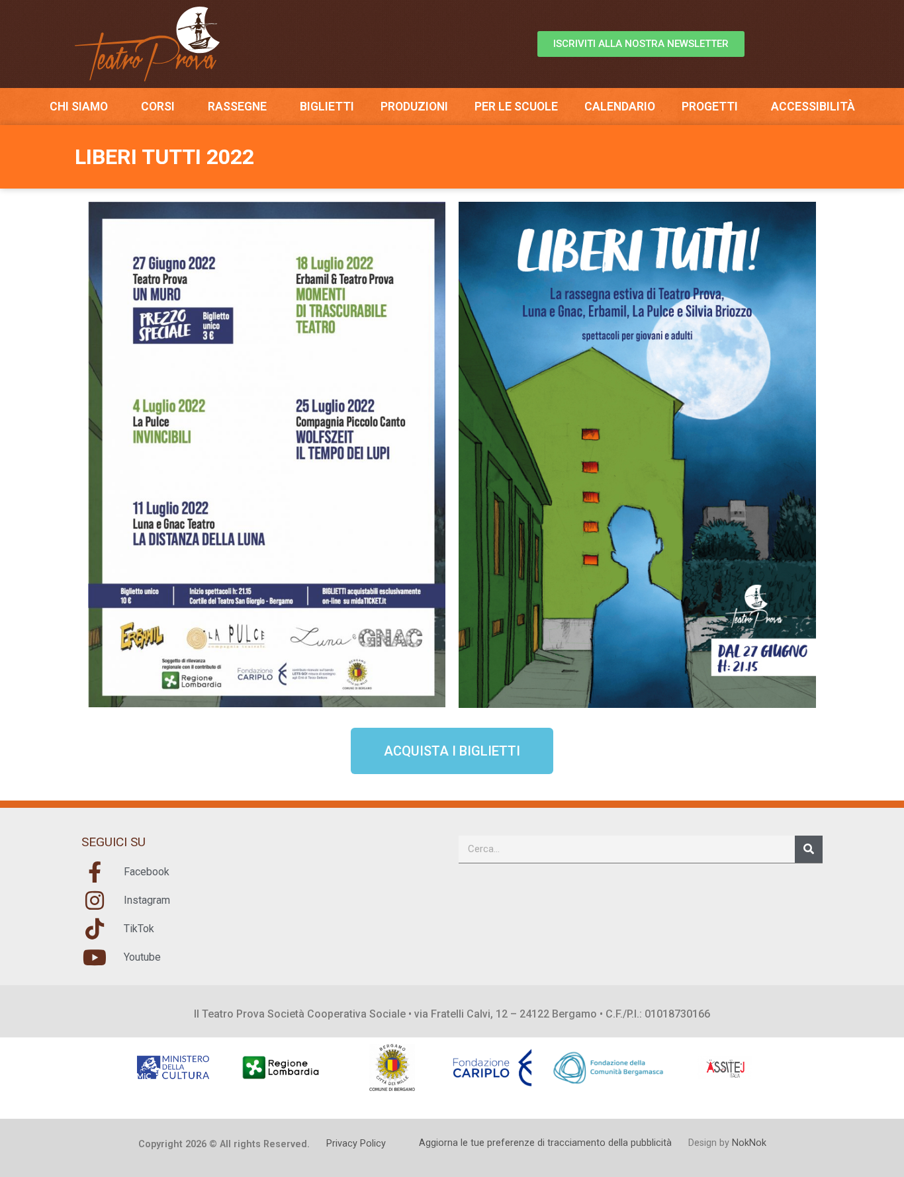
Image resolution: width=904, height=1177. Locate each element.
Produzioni (414, 106)
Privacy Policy (356, 1143)
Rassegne (237, 106)
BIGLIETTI (327, 106)
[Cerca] (809, 849)
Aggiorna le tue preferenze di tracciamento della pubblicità (545, 1143)
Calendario (619, 106)
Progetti (710, 106)
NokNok (749, 1143)
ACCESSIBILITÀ (813, 106)
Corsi (158, 106)
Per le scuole (516, 106)
